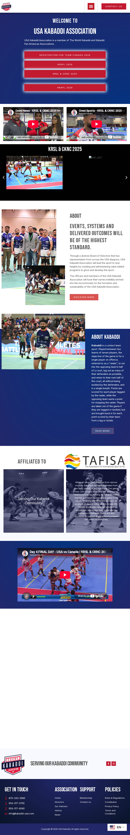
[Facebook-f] (108, 763)
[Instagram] (113, 763)
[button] (91, 6)
